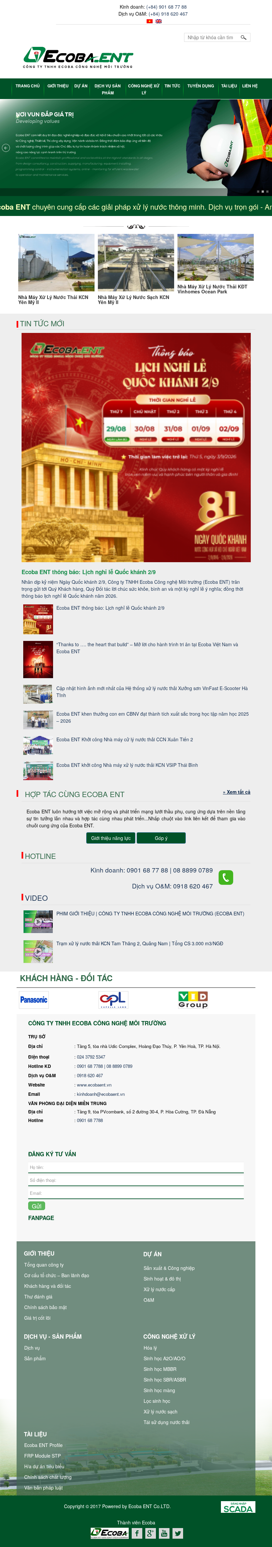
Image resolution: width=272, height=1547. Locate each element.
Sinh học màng (159, 1390)
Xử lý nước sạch (160, 1411)
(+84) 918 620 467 (168, 13)
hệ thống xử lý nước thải (165, 1542)
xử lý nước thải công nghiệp (110, 1542)
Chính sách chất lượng (48, 1477)
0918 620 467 (90, 1075)
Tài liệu (229, 86)
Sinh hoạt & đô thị (162, 1278)
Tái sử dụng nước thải (166, 1422)
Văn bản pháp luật (43, 1487)
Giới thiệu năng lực (111, 838)
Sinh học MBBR (160, 1369)
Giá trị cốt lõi (37, 1317)
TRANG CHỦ (28, 86)
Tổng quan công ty (44, 1264)
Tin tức (172, 86)
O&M (149, 1299)
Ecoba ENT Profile (43, 1445)
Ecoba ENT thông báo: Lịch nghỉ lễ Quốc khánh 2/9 (110, 607)
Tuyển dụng (200, 86)
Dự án (81, 86)
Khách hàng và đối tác (47, 1286)
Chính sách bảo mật (45, 1307)
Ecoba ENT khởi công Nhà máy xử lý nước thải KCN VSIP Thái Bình (127, 765)
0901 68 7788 (90, 1120)
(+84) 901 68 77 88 (166, 6)
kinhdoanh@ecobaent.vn (101, 1094)
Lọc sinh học (157, 1400)
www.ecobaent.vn (94, 1085)
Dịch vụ (32, 1347)
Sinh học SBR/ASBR (165, 1379)
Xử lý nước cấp (159, 1289)
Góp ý (161, 838)
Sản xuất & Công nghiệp (169, 1268)
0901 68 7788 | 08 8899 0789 (105, 1066)
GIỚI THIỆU (58, 86)
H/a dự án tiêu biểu (44, 1466)
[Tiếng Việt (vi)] (149, 20)
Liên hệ (250, 86)
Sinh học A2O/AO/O (164, 1358)
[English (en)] (158, 20)
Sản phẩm (35, 1358)
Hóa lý (150, 1347)
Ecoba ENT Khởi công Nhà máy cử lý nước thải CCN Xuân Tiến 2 (124, 739)
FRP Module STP (42, 1455)
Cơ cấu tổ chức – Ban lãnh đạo (56, 1275)
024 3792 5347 (91, 1057)
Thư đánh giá (38, 1296)
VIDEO (36, 897)
